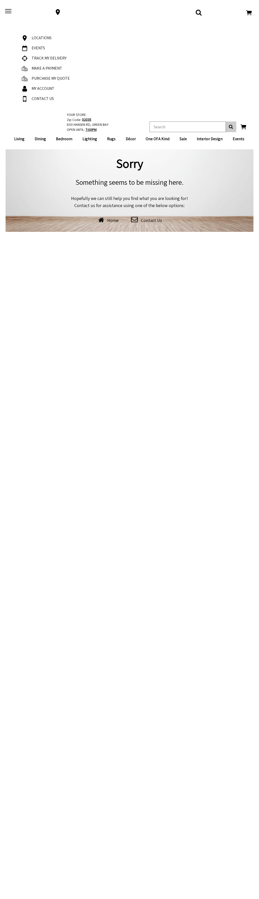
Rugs (111, 138)
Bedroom (64, 138)
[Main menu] (9, 12)
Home (113, 220)
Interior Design (210, 138)
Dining (40, 138)
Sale (183, 138)
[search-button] (231, 126)
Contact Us (151, 220)
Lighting (89, 138)
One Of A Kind (157, 138)
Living (19, 138)
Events (238, 138)
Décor (131, 138)
